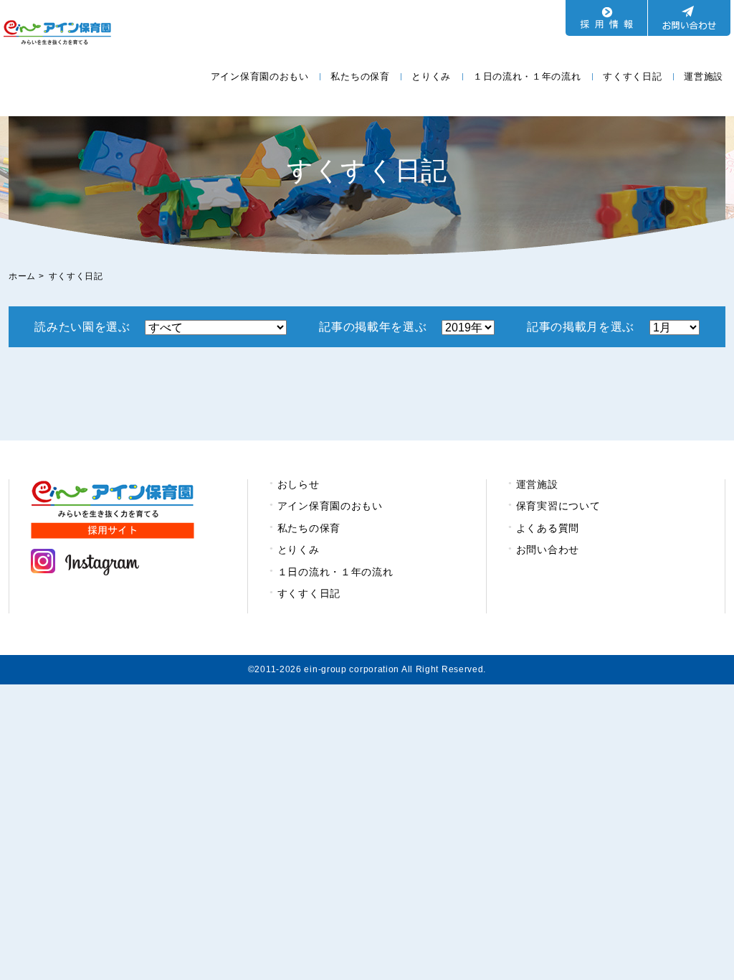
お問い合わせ (547, 549)
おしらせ (298, 484)
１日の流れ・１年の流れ (527, 76)
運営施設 (703, 76)
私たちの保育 (359, 76)
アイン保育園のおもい (260, 76)
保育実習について (558, 506)
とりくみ (431, 76)
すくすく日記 (632, 76)
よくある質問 (547, 528)
